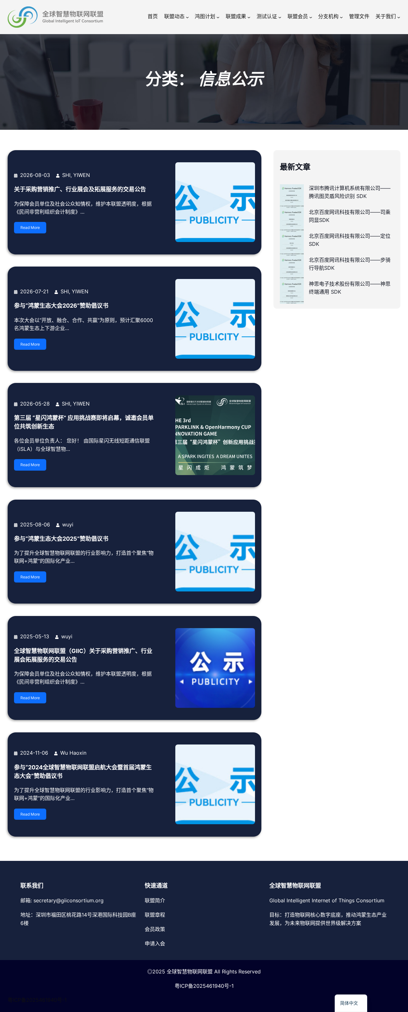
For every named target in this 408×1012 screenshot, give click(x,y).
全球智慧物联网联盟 (190, 971)
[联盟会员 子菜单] (310, 17)
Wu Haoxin (73, 753)
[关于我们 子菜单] (398, 17)
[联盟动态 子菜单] (187, 17)
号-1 (229, 986)
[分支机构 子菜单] (341, 17)
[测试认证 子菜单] (279, 17)
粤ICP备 (184, 986)
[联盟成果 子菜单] (249, 17)
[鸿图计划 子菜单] (218, 17)
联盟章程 (155, 915)
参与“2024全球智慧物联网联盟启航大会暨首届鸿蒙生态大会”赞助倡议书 (83, 771)
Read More (30, 227)
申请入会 (155, 943)
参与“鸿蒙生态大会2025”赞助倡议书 (61, 538)
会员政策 (155, 929)
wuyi (67, 524)
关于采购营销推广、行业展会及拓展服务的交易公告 (80, 189)
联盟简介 (155, 900)
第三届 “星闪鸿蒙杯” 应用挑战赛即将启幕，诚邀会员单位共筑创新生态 (84, 422)
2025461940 (208, 986)
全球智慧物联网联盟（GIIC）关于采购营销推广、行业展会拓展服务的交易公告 (83, 655)
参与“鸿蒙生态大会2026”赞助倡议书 (61, 305)
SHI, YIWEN (76, 175)
